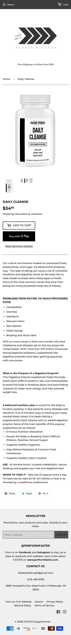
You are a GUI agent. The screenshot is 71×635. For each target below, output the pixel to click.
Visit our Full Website (18, 601)
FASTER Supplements (37, 621)
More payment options (19, 246)
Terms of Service (44, 605)
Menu (10, 4)
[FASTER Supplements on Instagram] (64, 612)
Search (39, 601)
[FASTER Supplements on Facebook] (58, 612)
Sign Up (61, 534)
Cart (65, 4)
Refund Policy (22, 605)
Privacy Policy (55, 601)
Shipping (8, 213)
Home (6, 78)
